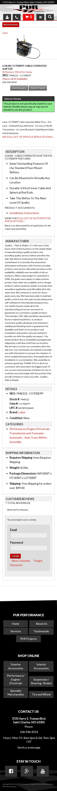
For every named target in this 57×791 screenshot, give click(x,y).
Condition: (16, 418)
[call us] (17, 17)
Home (15, 623)
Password (16, 542)
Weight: (15, 467)
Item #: (14, 403)
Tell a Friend (38, 87)
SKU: (5, 75)
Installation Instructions (24, 213)
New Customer (21, 560)
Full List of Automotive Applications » (28, 220)
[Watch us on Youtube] (42, 771)
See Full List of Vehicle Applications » (28, 136)
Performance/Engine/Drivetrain (30, 429)
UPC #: (14, 408)
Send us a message (29, 747)
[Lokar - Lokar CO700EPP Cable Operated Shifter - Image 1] (28, 47)
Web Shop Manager (9, 786)
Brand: (14, 412)
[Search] (50, 17)
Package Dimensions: (23, 473)
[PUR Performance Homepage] (28, 9)
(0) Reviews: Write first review (17, 72)
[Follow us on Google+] (27, 771)
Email (13, 530)
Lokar (5, 32)
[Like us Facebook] (11, 771)
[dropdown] (40, 17)
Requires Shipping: (21, 457)
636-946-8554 (29, 732)
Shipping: (15, 483)
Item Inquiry (19, 87)
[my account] (7, 17)
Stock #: (15, 399)
